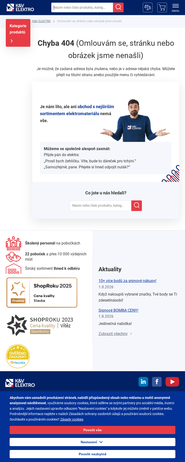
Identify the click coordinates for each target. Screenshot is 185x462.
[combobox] (82, 7)
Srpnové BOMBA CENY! (118, 310)
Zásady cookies (71, 419)
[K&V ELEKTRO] (20, 7)
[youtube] (172, 382)
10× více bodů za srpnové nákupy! (127, 280)
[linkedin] (143, 382)
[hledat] (118, 7)
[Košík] (162, 7)
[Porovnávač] (147, 7)
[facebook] (157, 382)
